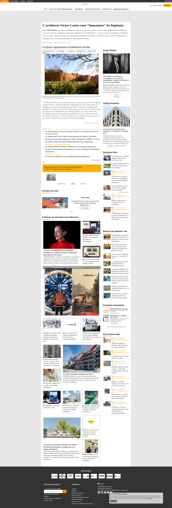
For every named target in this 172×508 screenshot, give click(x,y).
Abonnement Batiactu (78, 491)
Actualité (4, 1)
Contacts (74, 487)
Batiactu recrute (76, 493)
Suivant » (83, 184)
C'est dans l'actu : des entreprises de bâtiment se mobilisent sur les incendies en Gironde (63, 265)
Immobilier (79, 9)
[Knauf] (110, 474)
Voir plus (116, 95)
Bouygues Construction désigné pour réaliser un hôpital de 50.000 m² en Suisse (72, 139)
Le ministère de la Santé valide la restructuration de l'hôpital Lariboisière (70, 136)
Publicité (74, 489)
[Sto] (117, 474)
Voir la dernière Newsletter (51, 492)
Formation (30, 1)
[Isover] (78, 474)
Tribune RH (106, 9)
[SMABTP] (62, 474)
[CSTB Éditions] (102, 474)
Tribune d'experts (121, 9)
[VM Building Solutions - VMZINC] (70, 474)
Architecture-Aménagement (61, 9)
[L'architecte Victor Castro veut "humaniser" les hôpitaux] (51, 177)
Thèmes (46, 498)
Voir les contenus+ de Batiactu (52, 496)
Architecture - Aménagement (76, 51)
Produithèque (14, 1)
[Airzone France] (94, 474)
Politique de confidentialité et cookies (82, 501)
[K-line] (54, 474)
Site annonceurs (76, 499)
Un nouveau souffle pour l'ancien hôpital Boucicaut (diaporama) (67, 156)
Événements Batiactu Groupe (80, 495)
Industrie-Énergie (92, 9)
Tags (51, 498)
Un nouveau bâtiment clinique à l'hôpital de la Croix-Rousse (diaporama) (70, 147)
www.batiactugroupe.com (105, 486)
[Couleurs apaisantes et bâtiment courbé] (43, 91)
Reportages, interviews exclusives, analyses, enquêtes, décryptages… (63, 168)
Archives (46, 494)
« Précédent (61, 184)
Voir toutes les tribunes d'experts (116, 146)
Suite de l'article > (96, 160)
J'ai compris (113, 501)
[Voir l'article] (99, 265)
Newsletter (168, 1)
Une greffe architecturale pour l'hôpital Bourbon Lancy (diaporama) (69, 142)
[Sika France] (86, 474)
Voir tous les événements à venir (116, 326)
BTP (45, 9)
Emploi (23, 1)
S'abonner (167, 5)
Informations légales (77, 497)
